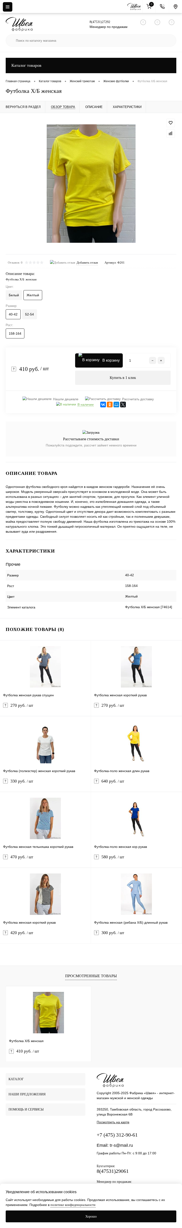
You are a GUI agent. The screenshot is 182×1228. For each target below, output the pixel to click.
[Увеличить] (91, 183)
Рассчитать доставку (138, 399)
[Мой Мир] (116, 404)
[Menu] (7, 7)
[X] (123, 404)
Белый (14, 295)
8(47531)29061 (113, 1171)
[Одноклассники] (110, 404)
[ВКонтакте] (103, 404)
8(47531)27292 (100, 22)
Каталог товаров (26, 65)
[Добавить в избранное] (170, 123)
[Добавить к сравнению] (170, 133)
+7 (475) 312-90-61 (117, 1135)
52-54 (29, 314)
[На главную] (134, 6)
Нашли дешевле (65, 399)
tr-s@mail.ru (121, 1145)
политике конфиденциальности (73, 1205)
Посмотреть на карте (113, 1122)
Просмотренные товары (91, 976)
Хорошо (91, 1216)
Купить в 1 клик (123, 378)
